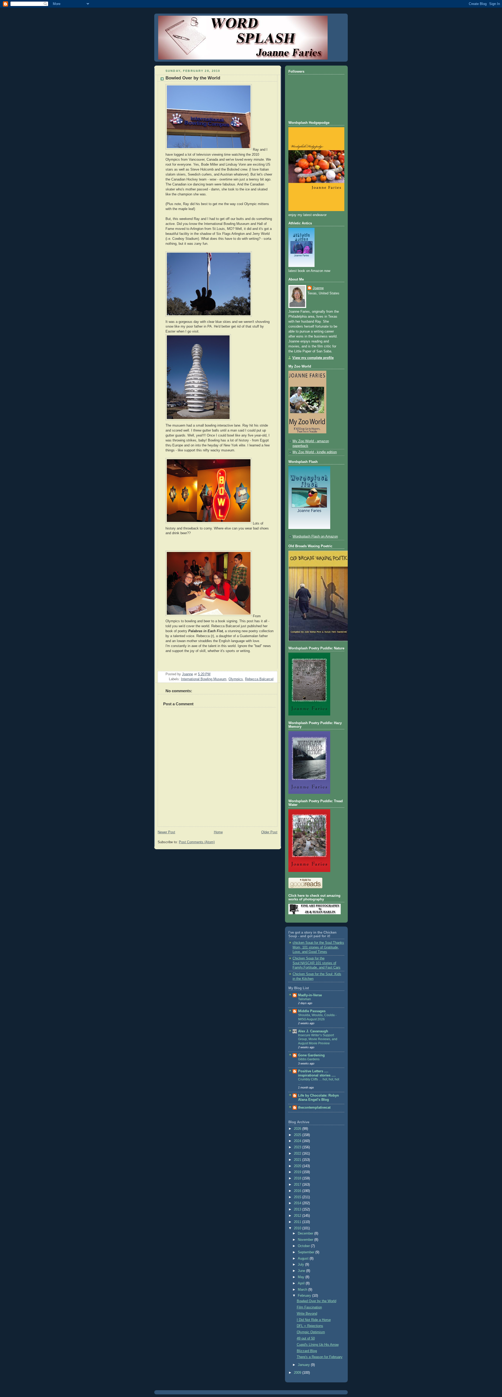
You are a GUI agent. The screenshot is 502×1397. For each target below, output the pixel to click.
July (301, 1264)
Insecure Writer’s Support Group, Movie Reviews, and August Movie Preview (317, 1039)
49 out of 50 (306, 1338)
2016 (298, 1191)
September (306, 1252)
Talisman (304, 999)
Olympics (236, 679)
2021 (298, 1160)
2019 (298, 1172)
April (302, 1283)
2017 (298, 1184)
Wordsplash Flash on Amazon (315, 536)
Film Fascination (309, 1307)
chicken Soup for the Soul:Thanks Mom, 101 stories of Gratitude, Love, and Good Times (318, 947)
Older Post (269, 832)
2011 (298, 1222)
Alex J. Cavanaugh (313, 1031)
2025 (298, 1135)
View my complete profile (313, 358)
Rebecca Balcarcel (259, 679)
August (304, 1258)
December (306, 1233)
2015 (298, 1197)
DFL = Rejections (310, 1326)
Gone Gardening (311, 1055)
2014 (298, 1203)
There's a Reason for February (320, 1357)
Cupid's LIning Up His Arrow (318, 1345)
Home (218, 832)
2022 (298, 1153)
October (304, 1246)
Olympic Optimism (311, 1332)
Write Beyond (307, 1313)
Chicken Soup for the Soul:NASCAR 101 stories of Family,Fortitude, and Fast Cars (316, 963)
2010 (298, 1228)
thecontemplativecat (314, 1107)
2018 (298, 1178)
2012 (298, 1216)
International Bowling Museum (203, 679)
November (306, 1240)
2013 (298, 1209)
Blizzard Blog (307, 1351)
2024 (298, 1141)
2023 (298, 1147)
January (304, 1365)
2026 (298, 1129)
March (303, 1289)
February (305, 1295)
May (301, 1277)
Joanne (318, 288)
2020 (298, 1166)
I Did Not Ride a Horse (314, 1320)
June (302, 1271)
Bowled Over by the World (316, 1301)
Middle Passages (312, 1011)
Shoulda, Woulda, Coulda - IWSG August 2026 (317, 1017)
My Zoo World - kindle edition (315, 452)
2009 (298, 1373)
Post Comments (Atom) (197, 842)
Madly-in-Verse (310, 995)
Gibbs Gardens (309, 1059)
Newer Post (166, 832)
